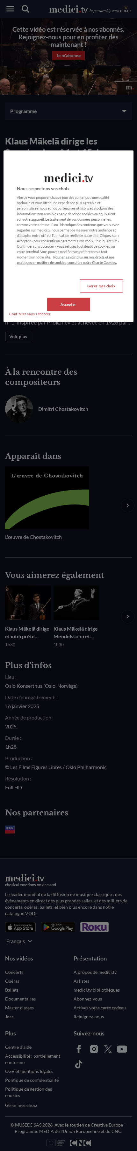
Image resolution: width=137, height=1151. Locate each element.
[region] (69, 236)
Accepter (68, 304)
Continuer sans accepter (30, 314)
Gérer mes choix (101, 286)
